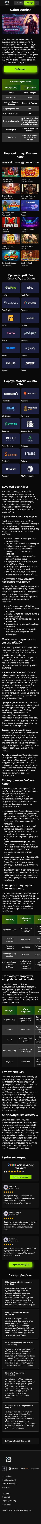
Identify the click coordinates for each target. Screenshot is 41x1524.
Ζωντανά (17, 162)
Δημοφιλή (5, 162)
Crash (27, 162)
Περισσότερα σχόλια (20, 1264)
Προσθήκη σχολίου (20, 1177)
